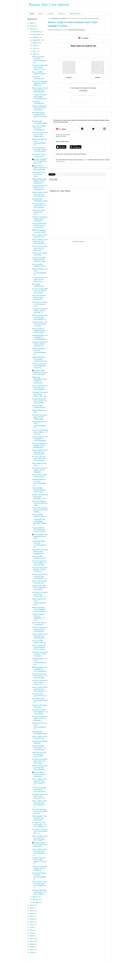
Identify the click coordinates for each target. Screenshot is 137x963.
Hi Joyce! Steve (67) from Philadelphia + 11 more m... (39, 366)
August (35, 43)
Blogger (82, 241)
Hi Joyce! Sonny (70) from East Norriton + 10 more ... (39, 324)
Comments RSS (75, 14)
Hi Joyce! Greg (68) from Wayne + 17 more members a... (39, 789)
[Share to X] (54, 179)
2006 (32, 952)
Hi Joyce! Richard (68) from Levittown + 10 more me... (40, 432)
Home (32, 14)
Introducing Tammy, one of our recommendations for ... (39, 482)
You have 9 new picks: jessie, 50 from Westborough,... (40, 417)
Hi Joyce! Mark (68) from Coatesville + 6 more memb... (40, 587)
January (36, 902)
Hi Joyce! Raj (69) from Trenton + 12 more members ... (39, 205)
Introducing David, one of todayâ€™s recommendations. (40, 337)
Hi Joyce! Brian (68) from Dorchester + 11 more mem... (39, 225)
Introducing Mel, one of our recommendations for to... (39, 602)
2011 (32, 938)
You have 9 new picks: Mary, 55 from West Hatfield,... (40, 510)
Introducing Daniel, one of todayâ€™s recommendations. (39, 609)
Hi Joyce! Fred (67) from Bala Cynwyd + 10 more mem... (39, 149)
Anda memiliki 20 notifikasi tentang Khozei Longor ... (38, 330)
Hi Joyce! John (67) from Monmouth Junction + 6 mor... (39, 259)
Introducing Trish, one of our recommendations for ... (39, 726)
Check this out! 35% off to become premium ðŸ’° (39, 754)
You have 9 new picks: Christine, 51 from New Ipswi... (40, 654)
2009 (32, 944)
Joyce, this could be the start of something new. (39, 128)
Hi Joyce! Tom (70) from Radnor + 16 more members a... (39, 824)
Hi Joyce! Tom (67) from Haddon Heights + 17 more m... (39, 860)
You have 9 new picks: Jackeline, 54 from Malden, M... (40, 83)
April (34, 54)
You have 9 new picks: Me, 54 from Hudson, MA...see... (40, 394)
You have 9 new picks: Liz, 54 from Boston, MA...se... (40, 831)
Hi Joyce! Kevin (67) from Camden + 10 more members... (39, 401)
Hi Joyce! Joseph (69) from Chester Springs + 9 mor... (39, 67)
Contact (51, 14)
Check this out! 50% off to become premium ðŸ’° (39, 297)
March (35, 897)
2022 (32, 908)
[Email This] (50, 179)
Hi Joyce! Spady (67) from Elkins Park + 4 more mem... (39, 108)
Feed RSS (62, 14)
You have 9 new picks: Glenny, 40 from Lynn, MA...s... (40, 311)
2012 (32, 936)
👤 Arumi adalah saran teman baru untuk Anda (39, 774)
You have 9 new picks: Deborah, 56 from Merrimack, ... (40, 718)
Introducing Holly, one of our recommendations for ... (39, 142)
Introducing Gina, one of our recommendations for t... (39, 424)
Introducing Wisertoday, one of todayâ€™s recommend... (39, 380)
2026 (32, 23)
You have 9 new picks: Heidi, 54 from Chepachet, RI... (40, 187)
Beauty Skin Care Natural (49, 5)
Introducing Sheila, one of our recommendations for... (39, 59)
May (34, 51)
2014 (32, 930)
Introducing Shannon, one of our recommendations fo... (39, 876)
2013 (32, 933)
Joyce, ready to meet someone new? (39, 236)
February (36, 899)
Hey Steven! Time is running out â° (39, 155)
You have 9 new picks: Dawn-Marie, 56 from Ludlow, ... (40, 761)
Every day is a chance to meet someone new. (40, 304)
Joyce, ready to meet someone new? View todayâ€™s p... (39, 782)
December (37, 32)
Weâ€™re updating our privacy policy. (39, 231)
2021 (32, 911)
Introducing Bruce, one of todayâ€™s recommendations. (40, 439)
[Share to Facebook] (56, 179)
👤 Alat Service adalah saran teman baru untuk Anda (39, 167)
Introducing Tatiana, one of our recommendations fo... (39, 544)
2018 (32, 919)
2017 (32, 922)
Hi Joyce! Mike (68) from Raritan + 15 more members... (39, 892)
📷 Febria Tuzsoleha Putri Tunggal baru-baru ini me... (39, 161)
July (34, 45)
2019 (32, 916)
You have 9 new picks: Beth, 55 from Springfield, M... (40, 551)
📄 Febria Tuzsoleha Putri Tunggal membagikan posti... (40, 96)
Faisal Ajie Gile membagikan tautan (39, 122)
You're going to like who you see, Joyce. (38, 174)
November (37, 34)
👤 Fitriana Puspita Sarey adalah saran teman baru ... (39, 844)
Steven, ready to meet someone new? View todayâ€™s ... (39, 90)
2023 (32, 905)
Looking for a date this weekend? (39, 742)
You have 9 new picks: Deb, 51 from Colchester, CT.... (40, 796)
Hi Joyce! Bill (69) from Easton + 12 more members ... (39, 748)
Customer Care (60, 161)
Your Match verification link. (38, 77)
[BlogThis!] (52, 179)
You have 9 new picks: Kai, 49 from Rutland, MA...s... (40, 594)
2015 (32, 927)
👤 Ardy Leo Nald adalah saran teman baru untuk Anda (39, 372)
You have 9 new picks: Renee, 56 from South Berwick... (40, 629)
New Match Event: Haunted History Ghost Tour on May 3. (39, 115)
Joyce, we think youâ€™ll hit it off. (39, 73)
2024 (32, 29)
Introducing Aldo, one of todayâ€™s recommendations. (39, 669)
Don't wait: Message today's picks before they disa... (40, 811)
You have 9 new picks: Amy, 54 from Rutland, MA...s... (40, 134)
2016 (32, 925)
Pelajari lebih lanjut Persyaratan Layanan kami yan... (40, 359)
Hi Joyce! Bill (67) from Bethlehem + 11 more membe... (39, 530)
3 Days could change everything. (39, 254)
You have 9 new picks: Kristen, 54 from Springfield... (40, 470)
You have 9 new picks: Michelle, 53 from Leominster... (40, 569)
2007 (32, 950)
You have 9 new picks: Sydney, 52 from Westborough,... (40, 445)
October (36, 37)
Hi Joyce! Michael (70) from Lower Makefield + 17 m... (40, 496)
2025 (32, 26)
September (37, 40)
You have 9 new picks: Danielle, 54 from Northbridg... (40, 868)
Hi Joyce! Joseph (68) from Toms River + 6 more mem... (39, 291)
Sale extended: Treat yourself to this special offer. (39, 818)
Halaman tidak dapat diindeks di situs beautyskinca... (39, 181)
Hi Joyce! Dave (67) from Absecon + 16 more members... (39, 676)
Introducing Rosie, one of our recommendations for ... (40, 272)
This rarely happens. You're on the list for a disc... (39, 503)
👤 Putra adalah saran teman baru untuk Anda (40, 536)
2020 (32, 913)
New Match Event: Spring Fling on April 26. (39, 700)
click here (85, 159)
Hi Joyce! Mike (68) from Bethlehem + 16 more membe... (39, 647)
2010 (32, 941)
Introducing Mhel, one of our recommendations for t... (39, 661)
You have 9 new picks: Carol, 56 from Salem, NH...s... (40, 279)
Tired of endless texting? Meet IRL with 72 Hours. (39, 490)
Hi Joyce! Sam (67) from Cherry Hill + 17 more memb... (39, 458)
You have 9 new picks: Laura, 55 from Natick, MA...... (40, 248)
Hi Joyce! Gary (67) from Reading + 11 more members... (39, 563)
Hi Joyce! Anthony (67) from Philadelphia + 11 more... (38, 617)
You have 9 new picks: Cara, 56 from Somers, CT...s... (40, 682)
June (35, 48)
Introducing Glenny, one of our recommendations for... (39, 351)
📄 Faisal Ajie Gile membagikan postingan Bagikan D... (39, 522)
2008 (32, 947)
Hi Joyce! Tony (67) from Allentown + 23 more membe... (39, 712)
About (40, 14)
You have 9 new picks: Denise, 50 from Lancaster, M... (40, 344)
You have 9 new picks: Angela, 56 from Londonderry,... (40, 219)
